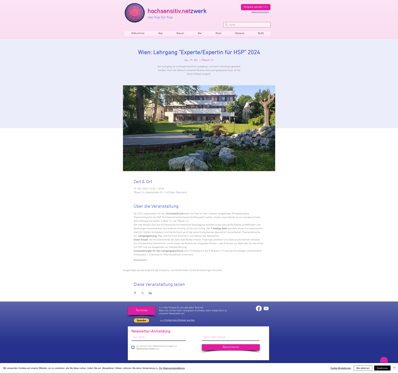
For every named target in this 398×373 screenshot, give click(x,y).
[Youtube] (266, 308)
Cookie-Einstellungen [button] (340, 368)
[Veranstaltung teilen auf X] (142, 293)
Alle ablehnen (363, 368)
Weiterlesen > (141, 260)
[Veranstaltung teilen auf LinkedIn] (150, 293)
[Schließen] (394, 368)
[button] (218, 33)
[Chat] (384, 360)
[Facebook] (259, 308)
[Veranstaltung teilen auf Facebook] (135, 293)
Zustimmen (382, 368)
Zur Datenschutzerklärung (172, 368)
